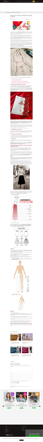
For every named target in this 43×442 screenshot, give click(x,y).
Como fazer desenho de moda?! (16, 79)
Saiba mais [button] (39, 438)
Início (5, 12)
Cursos (33, 1)
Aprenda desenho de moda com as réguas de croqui (20, 81)
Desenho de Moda (30, 1)
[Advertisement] (21, 7)
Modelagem (25, 1)
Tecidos (17, 1)
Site (10, 378)
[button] (3, 406)
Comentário (11, 366)
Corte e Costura (21, 1)
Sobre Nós (23, 428)
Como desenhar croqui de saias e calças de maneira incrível (21, 82)
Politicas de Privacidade (24, 429)
